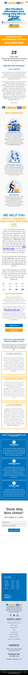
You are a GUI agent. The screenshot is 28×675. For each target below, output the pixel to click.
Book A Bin (14, 627)
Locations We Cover (14, 623)
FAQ (14, 630)
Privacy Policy (14, 637)
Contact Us (14, 330)
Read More (14, 103)
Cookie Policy (14, 634)
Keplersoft (17, 673)
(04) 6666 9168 (14, 43)
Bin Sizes (14, 625)
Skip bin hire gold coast (12, 310)
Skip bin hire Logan (14, 248)
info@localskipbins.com (14, 659)
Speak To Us (14, 325)
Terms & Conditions (14, 639)
